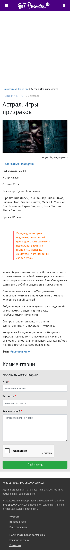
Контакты (15, 545)
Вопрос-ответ (17, 521)
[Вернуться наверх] (64, 539)
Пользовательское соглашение (27, 534)
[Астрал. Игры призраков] (35, 136)
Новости (14, 516)
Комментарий (12, 411)
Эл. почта (9, 396)
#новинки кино (20, 351)
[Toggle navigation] (6, 5)
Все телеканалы (18, 527)
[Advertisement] (35, 49)
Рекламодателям (19, 540)
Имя (6, 381)
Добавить (35, 464)
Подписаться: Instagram (18, 164)
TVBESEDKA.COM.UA (32, 482)
